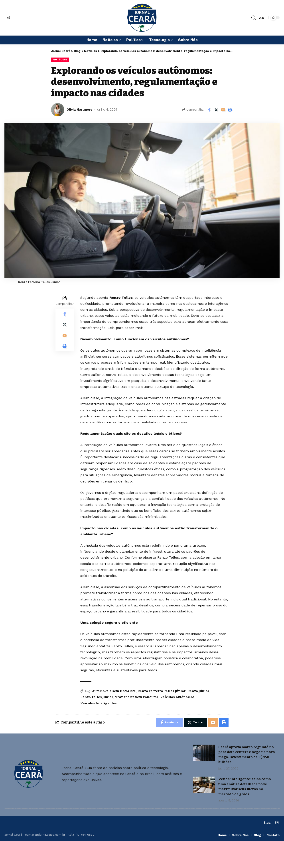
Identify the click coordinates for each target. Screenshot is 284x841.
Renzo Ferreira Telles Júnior (162, 691)
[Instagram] (8, 17)
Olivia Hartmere (79, 110)
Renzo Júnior (198, 691)
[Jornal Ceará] (142, 17)
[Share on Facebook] (209, 109)
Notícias (60, 59)
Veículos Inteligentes (98, 703)
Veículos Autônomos (177, 697)
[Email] (223, 109)
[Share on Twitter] (216, 109)
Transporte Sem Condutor (136, 697)
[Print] (230, 109)
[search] (253, 18)
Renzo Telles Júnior (96, 697)
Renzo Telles (121, 297)
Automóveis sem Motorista (114, 691)
